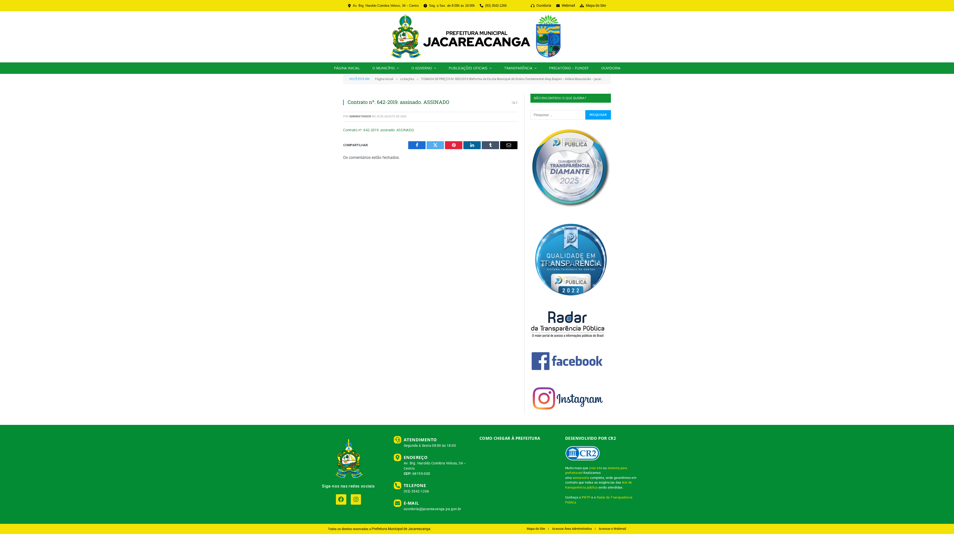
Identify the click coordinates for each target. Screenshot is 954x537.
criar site (595, 468)
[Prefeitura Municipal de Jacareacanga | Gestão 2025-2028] (477, 36)
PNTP (586, 497)
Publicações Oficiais (468, 68)
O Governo (421, 68)
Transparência (518, 68)
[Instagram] (356, 499)
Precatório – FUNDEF (569, 68)
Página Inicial (347, 68)
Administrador (360, 116)
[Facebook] (341, 499)
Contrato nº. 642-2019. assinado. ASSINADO (378, 130)
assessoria (581, 478)
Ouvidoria (610, 68)
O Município (383, 68)
